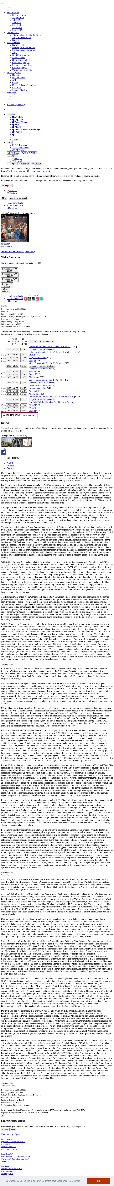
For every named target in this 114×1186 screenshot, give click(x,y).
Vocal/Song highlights (22, 70)
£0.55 (9, 377)
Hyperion (16, 75)
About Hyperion (7, 1174)
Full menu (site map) (16, 104)
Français (18, 158)
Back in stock (18, 45)
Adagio (32, 374)
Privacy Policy (6, 1171)
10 (2, 405)
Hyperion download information (13, 1142)
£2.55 (9, 383)
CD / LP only (18, 150)
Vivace (32, 354)
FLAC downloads (20, 145)
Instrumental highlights (22, 65)
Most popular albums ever (23, 50)
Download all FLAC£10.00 (10, 275)
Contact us (5, 1161)
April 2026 (17, 27)
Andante (32, 391)
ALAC (24, 153)
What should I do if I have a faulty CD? (15, 1156)
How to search (6, 1139)
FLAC (16, 153)
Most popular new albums (23, 47)
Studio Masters (18, 57)
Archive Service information (11, 1169)
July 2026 (16, 20)
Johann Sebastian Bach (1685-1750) (18, 251)
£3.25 (9, 366)
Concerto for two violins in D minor (49, 346)
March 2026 (17, 30)
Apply (15, 140)
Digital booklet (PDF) (9, 246)
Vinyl (14, 52)
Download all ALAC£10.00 (10, 280)
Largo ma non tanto (37, 357)
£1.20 (9, 374)
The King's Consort (8, 263)
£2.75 (9, 349)
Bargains (16, 40)
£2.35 (9, 399)
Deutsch (18, 161)
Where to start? (13, 42)
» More (4, 449)
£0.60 (9, 411)
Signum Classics (19, 90)
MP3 (10, 142)
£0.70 (9, 355)
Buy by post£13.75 (7, 285)
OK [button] (98, 1181)
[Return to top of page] (11, 1134)
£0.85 (9, 405)
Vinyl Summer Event (21, 37)
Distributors (5, 1166)
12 (2, 410)
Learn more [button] (74, 1181)
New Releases (13, 12)
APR (14, 80)
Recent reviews (19, 15)
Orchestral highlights (21, 60)
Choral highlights (19, 67)
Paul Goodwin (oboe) (63, 402)
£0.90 (9, 361)
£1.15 (9, 358)
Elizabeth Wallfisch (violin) (68, 352)
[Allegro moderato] (37, 388)
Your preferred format (18, 198)
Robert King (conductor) (26, 263)
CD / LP (32, 153)
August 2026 (18, 17)
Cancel (5, 1129)
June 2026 (16, 22)
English (13, 164)
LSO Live (16, 87)
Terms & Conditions (8, 1147)
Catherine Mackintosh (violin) (42, 352)
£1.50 (9, 371)
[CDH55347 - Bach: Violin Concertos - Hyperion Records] (15, 241)
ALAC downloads (20, 147)
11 (2, 407)
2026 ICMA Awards (21, 55)
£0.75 (9, 388)
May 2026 (16, 25)
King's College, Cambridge (24, 85)
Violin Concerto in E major (46, 363)
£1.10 (9, 391)
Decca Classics (18, 77)
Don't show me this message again (19, 213)
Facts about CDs (7, 1154)
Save (13, 1129)
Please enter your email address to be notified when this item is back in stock (34, 1126)
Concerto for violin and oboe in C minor (51, 396)
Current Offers (13, 32)
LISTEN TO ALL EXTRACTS (41, 341)
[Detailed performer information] (39, 263)
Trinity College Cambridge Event (26, 35)
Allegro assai (34, 377)
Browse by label (14, 72)
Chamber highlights (20, 62)
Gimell (15, 82)
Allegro (32, 360)
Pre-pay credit (6, 1144)
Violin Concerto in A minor (46, 380)
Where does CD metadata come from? (15, 1159)
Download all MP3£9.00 (9, 270)
